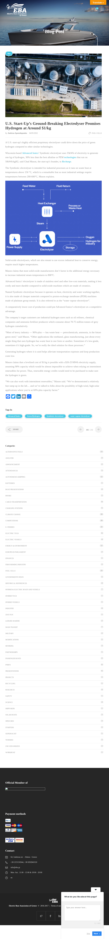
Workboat (10, 752)
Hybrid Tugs (11, 596)
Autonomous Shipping (15, 477)
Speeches (9, 721)
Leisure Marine (12, 621)
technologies (70, 157)
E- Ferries (9, 527)
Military (9, 633)
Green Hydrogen (33, 416)
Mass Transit (11, 627)
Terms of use (56, 906)
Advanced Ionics (30, 153)
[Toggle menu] (102, 8)
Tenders (9, 740)
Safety (8, 696)
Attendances (11, 471)
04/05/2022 (33, 133)
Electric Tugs (12, 533)
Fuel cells (97, 133)
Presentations (12, 671)
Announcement (12, 464)
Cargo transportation (16, 502)
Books (8, 496)
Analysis (9, 458)
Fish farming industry (15, 565)
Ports (8, 665)
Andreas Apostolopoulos (18, 133)
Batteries (10, 483)
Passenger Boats (13, 658)
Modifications (12, 640)
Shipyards (10, 709)
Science (9, 702)
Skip (88, 933)
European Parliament (15, 552)
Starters (9, 727)
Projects (9, 677)
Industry (9, 608)
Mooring (9, 646)
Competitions (11, 521)
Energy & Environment (16, 546)
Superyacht (10, 734)
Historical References (16, 583)
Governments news (14, 577)
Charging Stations (14, 508)
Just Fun (9, 615)
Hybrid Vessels (12, 602)
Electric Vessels (13, 540)
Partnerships (11, 652)
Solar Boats (11, 715)
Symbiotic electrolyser (55, 416)
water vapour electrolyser (80, 416)
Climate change (12, 514)
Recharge (66, 161)
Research (9, 690)
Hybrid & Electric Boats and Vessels (22, 590)
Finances (9, 558)
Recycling (10, 684)
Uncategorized (12, 746)
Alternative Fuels (14, 452)
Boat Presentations (14, 489)
